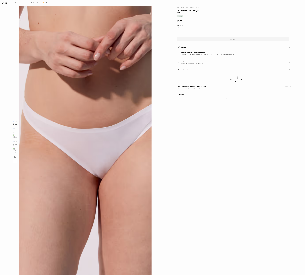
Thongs (197, 7)
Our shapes (192, 7)
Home (178, 7)
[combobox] (234, 34)
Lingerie (182, 7)
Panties (186, 7)
